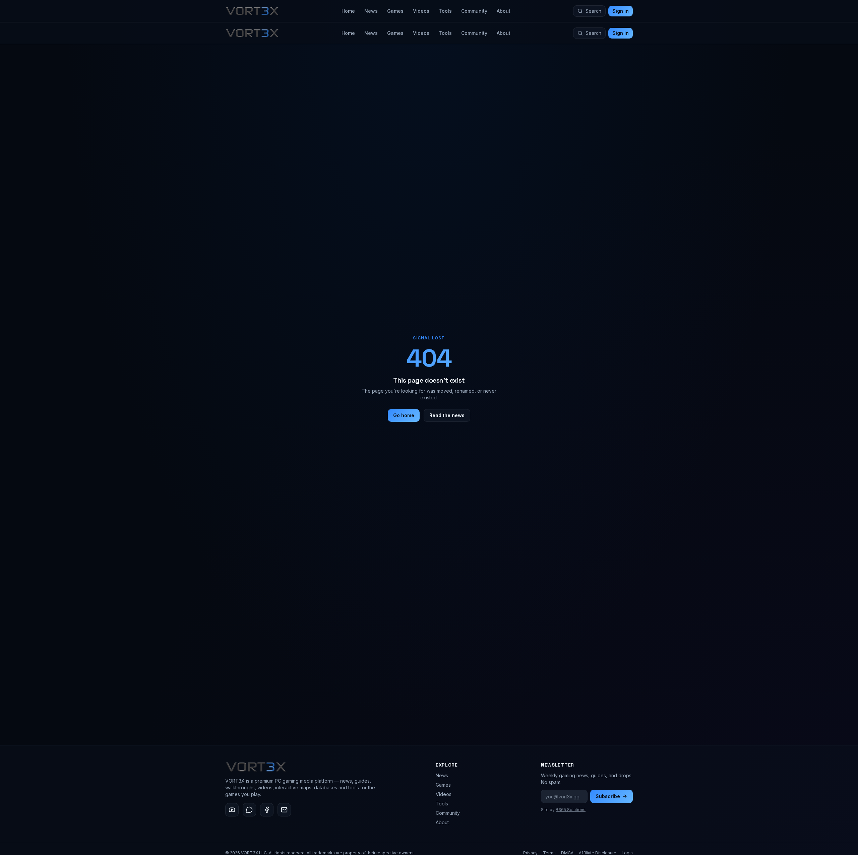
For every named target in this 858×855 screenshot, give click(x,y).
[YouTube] (232, 809)
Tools (445, 11)
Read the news (447, 415)
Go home (403, 415)
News (371, 11)
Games (395, 11)
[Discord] (249, 809)
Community (474, 11)
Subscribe (608, 796)
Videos (421, 11)
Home (348, 11)
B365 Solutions (571, 809)
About (503, 11)
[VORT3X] (252, 11)
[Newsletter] (284, 809)
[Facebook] (266, 809)
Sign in (620, 11)
